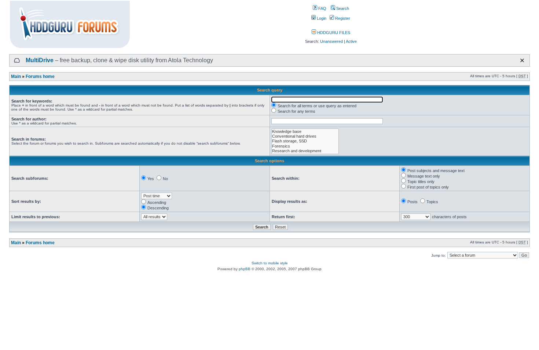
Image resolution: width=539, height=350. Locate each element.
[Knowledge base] (305, 131)
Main (16, 76)
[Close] (522, 60)
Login (321, 18)
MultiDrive (40, 60)
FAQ (321, 8)
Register (342, 18)
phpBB (244, 269)
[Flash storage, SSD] (305, 141)
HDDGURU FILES (333, 32)
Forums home (40, 76)
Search (342, 8)
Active (351, 41)
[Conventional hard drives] (305, 136)
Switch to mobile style (270, 263)
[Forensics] (305, 146)
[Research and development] (305, 151)
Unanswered (331, 41)
